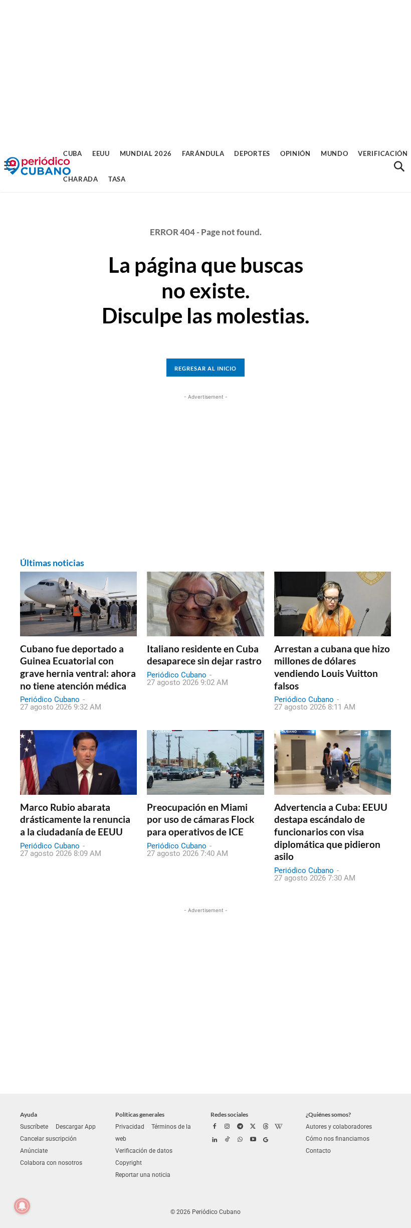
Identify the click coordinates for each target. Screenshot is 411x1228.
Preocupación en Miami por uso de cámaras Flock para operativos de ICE (200, 819)
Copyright (128, 1162)
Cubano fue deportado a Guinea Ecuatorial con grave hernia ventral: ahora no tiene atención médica (78, 667)
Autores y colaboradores (339, 1126)
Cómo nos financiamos (337, 1138)
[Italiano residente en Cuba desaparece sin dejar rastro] (205, 604)
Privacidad (129, 1126)
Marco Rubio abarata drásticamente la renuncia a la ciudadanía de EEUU (75, 819)
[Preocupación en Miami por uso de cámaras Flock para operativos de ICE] (205, 762)
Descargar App (76, 1126)
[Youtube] (253, 1140)
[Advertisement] (205, 70)
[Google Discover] (266, 1140)
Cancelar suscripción (48, 1138)
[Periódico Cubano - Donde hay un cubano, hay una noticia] (38, 166)
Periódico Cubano (50, 699)
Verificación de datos (143, 1150)
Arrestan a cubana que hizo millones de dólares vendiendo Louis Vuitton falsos (332, 667)
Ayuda (28, 1114)
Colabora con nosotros (51, 1162)
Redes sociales (229, 1114)
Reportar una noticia (142, 1174)
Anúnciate (34, 1150)
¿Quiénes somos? (328, 1114)
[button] (398, 166)
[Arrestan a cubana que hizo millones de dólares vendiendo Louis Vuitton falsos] (332, 604)
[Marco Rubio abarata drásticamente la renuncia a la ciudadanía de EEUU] (78, 762)
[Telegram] (240, 1127)
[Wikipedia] (279, 1127)
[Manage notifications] (22, 1206)
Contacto (318, 1150)
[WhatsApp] (240, 1140)
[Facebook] (215, 1127)
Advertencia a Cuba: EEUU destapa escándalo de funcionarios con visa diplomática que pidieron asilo (330, 831)
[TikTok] (228, 1140)
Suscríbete (34, 1126)
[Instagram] (228, 1127)
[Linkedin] (215, 1140)
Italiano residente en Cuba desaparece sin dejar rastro (204, 655)
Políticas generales (139, 1114)
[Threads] (266, 1127)
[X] (253, 1127)
